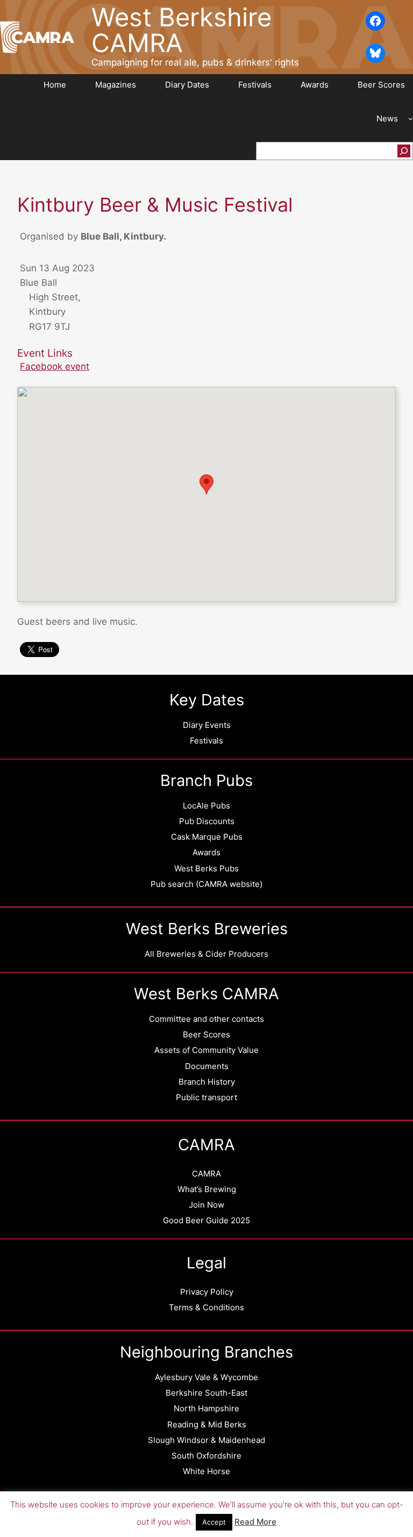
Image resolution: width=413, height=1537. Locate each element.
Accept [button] (214, 1522)
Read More (255, 1522)
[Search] (403, 151)
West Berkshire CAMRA (181, 29)
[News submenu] (410, 118)
